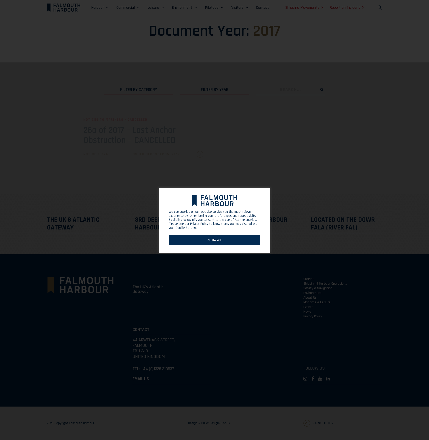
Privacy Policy (199, 224)
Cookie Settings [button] (186, 228)
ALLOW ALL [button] (215, 240)
